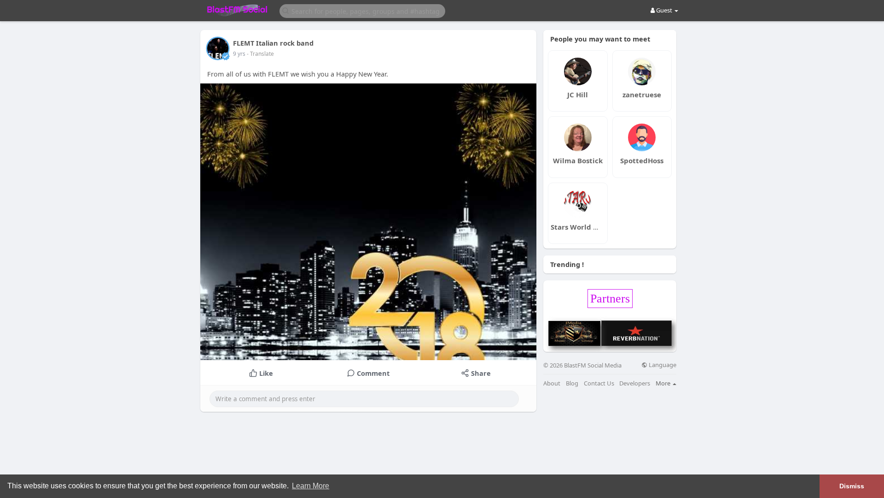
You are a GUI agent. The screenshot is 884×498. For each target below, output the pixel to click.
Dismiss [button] (851, 486)
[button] (362, 10)
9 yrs (239, 54)
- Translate (260, 54)
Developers (634, 383)
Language (661, 365)
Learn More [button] (310, 486)
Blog (572, 383)
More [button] (664, 383)
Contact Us (599, 383)
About (551, 383)
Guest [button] (664, 10)
